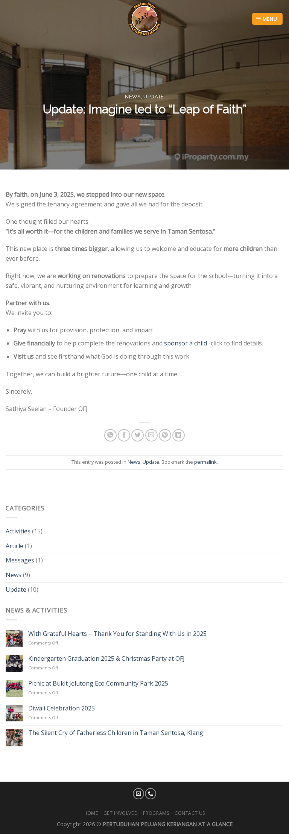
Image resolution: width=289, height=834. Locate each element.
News (133, 96)
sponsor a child (186, 343)
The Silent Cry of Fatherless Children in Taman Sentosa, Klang (115, 732)
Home (91, 813)
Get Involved (120, 813)
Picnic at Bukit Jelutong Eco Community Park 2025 (98, 683)
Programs (156, 813)
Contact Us (190, 813)
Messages (20, 560)
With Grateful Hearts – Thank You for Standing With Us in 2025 (117, 633)
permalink (205, 461)
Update (153, 96)
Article (14, 545)
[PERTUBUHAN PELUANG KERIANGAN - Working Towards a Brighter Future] (145, 19)
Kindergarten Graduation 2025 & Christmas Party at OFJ (106, 658)
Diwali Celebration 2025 (61, 708)
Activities (18, 531)
